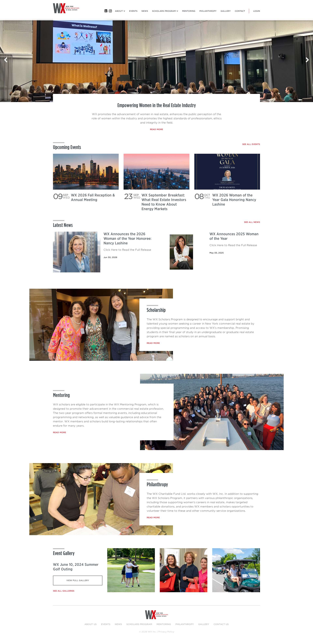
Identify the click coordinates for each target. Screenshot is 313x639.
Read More (156, 129)
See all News (252, 222)
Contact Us (221, 624)
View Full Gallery (77, 580)
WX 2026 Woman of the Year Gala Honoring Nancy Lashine (234, 199)
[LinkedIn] (106, 10)
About (119, 11)
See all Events (251, 144)
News (145, 11)
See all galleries (63, 591)
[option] (156, 60)
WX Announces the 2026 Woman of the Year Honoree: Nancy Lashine (127, 238)
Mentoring (188, 11)
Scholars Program (164, 11)
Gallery (226, 11)
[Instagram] (110, 10)
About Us (90, 624)
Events (133, 11)
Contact (240, 11)
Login (256, 11)
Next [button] (307, 60)
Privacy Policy (166, 632)
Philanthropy (207, 11)
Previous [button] (5, 60)
